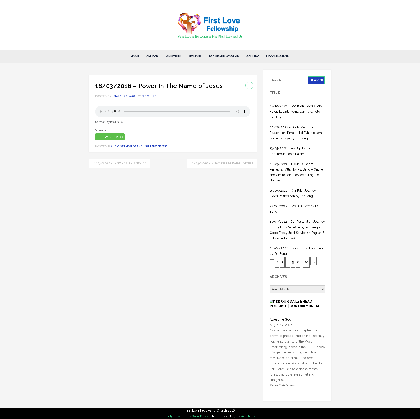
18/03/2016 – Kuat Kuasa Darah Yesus (221, 163)
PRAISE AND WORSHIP (224, 56)
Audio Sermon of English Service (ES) (139, 146)
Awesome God (280, 319)
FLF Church (150, 96)
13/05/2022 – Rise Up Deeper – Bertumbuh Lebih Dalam (292, 151)
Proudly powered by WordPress (185, 416)
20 (306, 262)
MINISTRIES (173, 56)
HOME (135, 56)
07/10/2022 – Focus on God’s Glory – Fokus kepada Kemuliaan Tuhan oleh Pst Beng (297, 111)
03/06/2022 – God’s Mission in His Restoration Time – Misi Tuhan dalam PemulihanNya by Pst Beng (296, 133)
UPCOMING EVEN (277, 56)
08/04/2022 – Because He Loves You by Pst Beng (297, 251)
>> (313, 262)
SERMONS (195, 56)
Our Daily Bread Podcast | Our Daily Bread (295, 303)
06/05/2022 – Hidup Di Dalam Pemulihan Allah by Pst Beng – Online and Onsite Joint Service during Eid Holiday (296, 172)
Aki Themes (249, 416)
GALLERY (252, 56)
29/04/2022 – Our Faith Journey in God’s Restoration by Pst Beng (294, 193)
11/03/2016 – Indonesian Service (119, 163)
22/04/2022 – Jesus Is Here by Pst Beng (294, 208)
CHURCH (152, 56)
